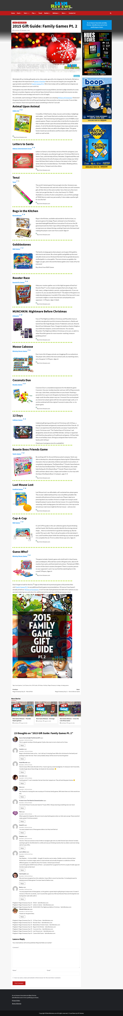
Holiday (45, 685)
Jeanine (21, 749)
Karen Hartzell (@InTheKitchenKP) (29, 738)
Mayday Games (17, 385)
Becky (21, 887)
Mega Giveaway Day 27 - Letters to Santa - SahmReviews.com (36, 905)
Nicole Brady (17, 30)
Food (18, 13)
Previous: (23, 691)
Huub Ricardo (23, 762)
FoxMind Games (18, 489)
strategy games (65, 685)
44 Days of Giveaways (65, 98)
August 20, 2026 (71, 723)
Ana (20, 787)
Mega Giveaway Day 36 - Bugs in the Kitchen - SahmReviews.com (37, 927)
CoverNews (72, 1013)
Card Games (25, 685)
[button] (111, 13)
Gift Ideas (40, 685)
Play (33, 13)
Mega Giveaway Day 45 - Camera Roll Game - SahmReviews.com (36, 933)
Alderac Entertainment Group (22, 149)
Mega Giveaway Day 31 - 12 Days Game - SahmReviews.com (35, 920)
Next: (67, 691)
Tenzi (14, 182)
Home (13, 13)
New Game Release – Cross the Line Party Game (69, 720)
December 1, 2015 (26, 30)
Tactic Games (17, 454)
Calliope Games (18, 420)
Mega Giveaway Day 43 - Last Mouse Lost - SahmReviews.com (36, 931)
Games (14, 22)
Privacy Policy (16, 1000)
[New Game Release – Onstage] (46, 709)
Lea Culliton (22, 852)
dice (30, 685)
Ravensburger (17, 216)
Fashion (46, 13)
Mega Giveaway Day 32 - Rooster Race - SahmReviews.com (35, 922)
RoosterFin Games (18, 282)
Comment (16, 947)
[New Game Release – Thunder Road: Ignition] (22, 709)
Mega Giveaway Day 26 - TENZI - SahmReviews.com (33, 902)
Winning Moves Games (20, 351)
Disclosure (76, 76)
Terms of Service (16, 1003)
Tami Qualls (22, 874)
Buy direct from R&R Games (45, 267)
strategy (58, 685)
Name (15, 970)
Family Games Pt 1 (38, 84)
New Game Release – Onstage (45, 719)
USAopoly (16, 316)
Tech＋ (26, 13)
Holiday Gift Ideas (22, 22)
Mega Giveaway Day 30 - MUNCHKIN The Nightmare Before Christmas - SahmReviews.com (44, 907)
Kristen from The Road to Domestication (31, 800)
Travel (40, 13)
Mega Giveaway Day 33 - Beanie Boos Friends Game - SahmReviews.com (39, 924)
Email (49, 970)
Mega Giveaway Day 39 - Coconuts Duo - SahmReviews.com (35, 929)
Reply (22, 745)
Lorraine (21, 776)
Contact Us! (72, 13)
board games (18, 685)
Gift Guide (34, 685)
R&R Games (16, 249)
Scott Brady (16, 723)
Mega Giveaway (52, 685)
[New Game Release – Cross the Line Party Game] (70, 709)
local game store (48, 443)
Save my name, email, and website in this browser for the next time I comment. (37, 977)
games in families (39, 81)
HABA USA (16, 111)
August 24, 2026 (24, 723)
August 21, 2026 (47, 721)
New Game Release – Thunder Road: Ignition (22, 720)
